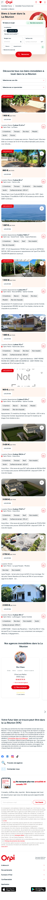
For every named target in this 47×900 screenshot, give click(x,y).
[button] (16, 31)
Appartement (17, 46)
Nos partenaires (6, 870)
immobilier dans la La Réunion (18, 738)
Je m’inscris (39, 802)
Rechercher (25, 54)
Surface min (29, 38)
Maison (7, 46)
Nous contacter (21, 687)
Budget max (7, 38)
